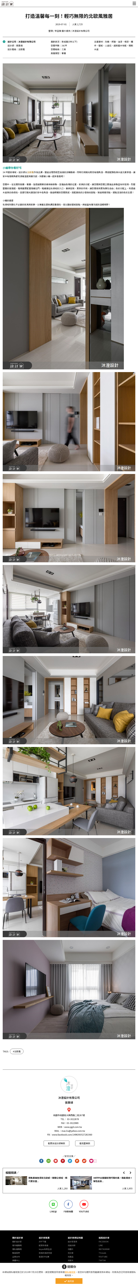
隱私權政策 (70, 1272)
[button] (124, 1173)
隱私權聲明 (17, 1249)
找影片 (70, 1260)
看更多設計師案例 (56, 1143)
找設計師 (71, 1245)
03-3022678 (73, 1119)
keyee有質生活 (45, 1249)
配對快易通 (43, 1245)
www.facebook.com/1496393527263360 (72, 1134)
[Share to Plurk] (77, 1161)
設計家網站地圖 (75, 1237)
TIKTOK (102, 1260)
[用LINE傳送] (48, 1161)
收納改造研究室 (45, 1253)
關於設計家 (17, 1237)
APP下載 (42, 1241)
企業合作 (16, 1256)
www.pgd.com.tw (73, 1126)
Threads (102, 1253)
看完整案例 (84, 1143)
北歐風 (30, 172)
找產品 (70, 1256)
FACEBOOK (103, 1241)
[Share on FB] (41, 1161)
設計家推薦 (44, 1237)
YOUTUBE (103, 1256)
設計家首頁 (72, 1241)
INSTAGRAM (104, 1249)
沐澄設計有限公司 (27, 41)
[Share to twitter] (70, 1161)
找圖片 (70, 1249)
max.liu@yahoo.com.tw (73, 1130)
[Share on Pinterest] (63, 1161)
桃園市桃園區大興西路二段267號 (69, 1115)
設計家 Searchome (7, 4)
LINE (101, 1245)
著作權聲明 (17, 1245)
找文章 (70, 1253)
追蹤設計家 (104, 1237)
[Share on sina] (84, 1161)
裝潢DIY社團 (44, 1256)
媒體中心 (16, 1260)
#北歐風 (17, 1051)
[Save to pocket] (56, 1161)
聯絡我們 (16, 1253)
